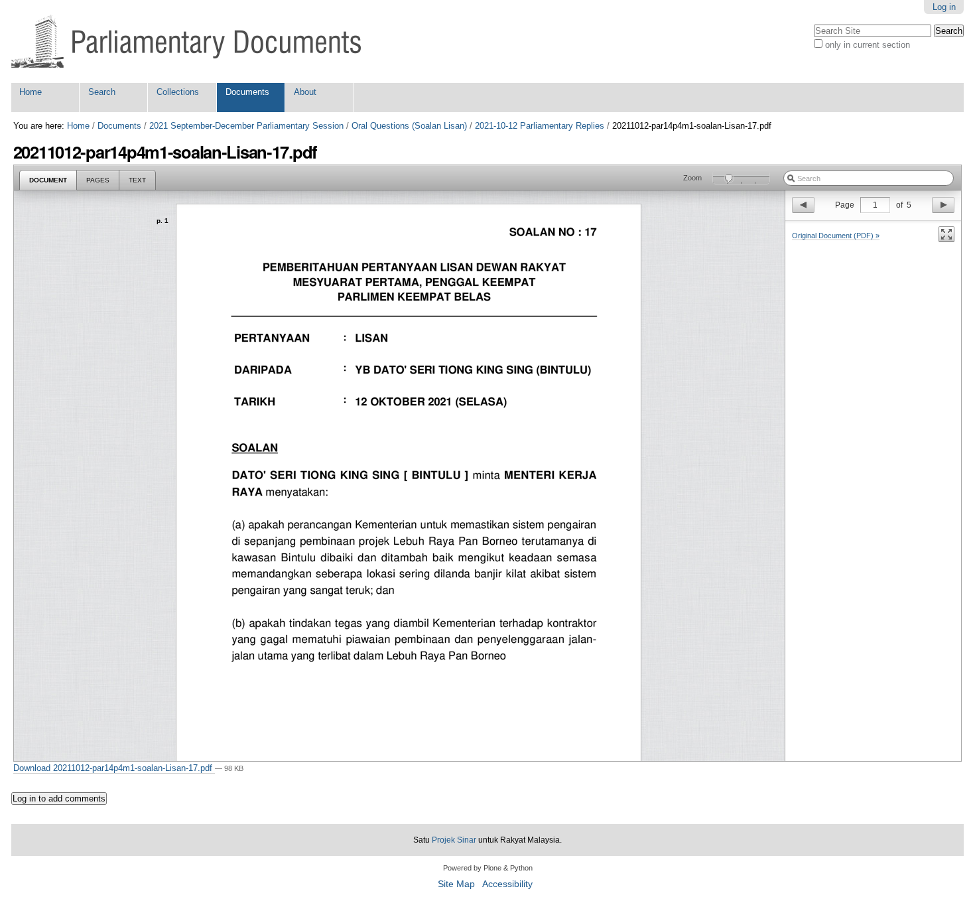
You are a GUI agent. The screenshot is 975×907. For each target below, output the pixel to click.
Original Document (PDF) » (835, 236)
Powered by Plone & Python (488, 868)
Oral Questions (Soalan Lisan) (409, 126)
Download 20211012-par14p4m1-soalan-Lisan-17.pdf (114, 768)
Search (101, 92)
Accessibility (507, 884)
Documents (247, 92)
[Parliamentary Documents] (186, 41)
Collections (178, 92)
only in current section (867, 45)
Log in (944, 7)
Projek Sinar (454, 840)
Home (30, 92)
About (305, 92)
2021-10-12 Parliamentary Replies (539, 126)
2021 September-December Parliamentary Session (246, 126)
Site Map (456, 884)
